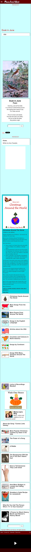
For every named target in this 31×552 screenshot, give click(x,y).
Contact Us (6, 532)
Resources (17, 532)
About (2, 532)
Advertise (12, 532)
